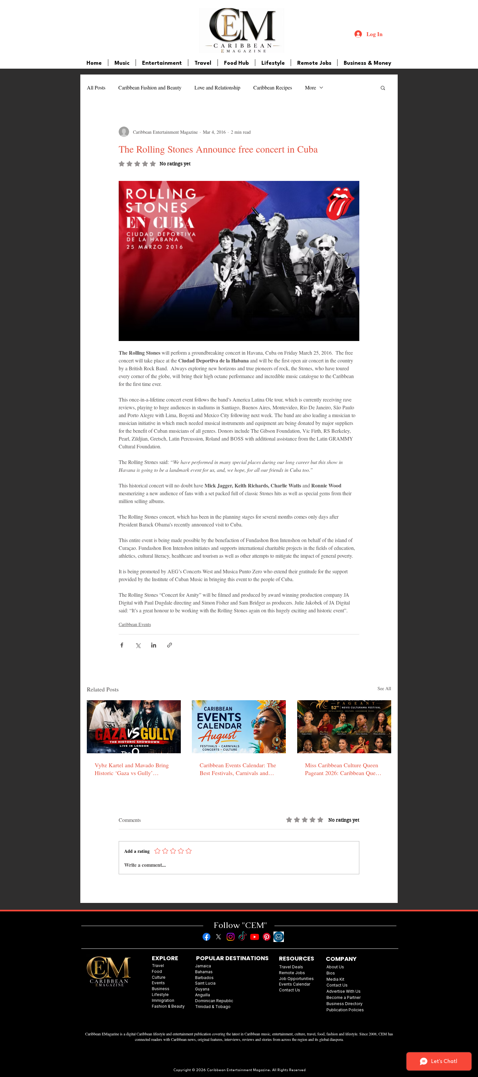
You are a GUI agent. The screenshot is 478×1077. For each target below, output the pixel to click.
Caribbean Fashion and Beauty (149, 87)
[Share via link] (169, 645)
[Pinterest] (266, 937)
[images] (278, 937)
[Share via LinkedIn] (154, 645)
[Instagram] (230, 937)
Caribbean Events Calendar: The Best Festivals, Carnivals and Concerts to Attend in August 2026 (238, 769)
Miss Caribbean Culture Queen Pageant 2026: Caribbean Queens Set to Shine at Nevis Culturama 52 (344, 769)
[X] (218, 937)
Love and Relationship (217, 87)
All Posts (96, 87)
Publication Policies (345, 1009)
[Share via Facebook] (122, 645)
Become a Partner (343, 997)
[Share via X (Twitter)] (138, 645)
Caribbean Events (135, 624)
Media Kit (335, 979)
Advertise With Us (343, 991)
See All (384, 688)
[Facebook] (206, 937)
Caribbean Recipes (272, 87)
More (310, 87)
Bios (330, 973)
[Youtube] (254, 937)
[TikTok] (242, 937)
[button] (383, 87)
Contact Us (337, 985)
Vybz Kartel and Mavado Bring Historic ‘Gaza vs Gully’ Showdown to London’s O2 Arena (132, 769)
